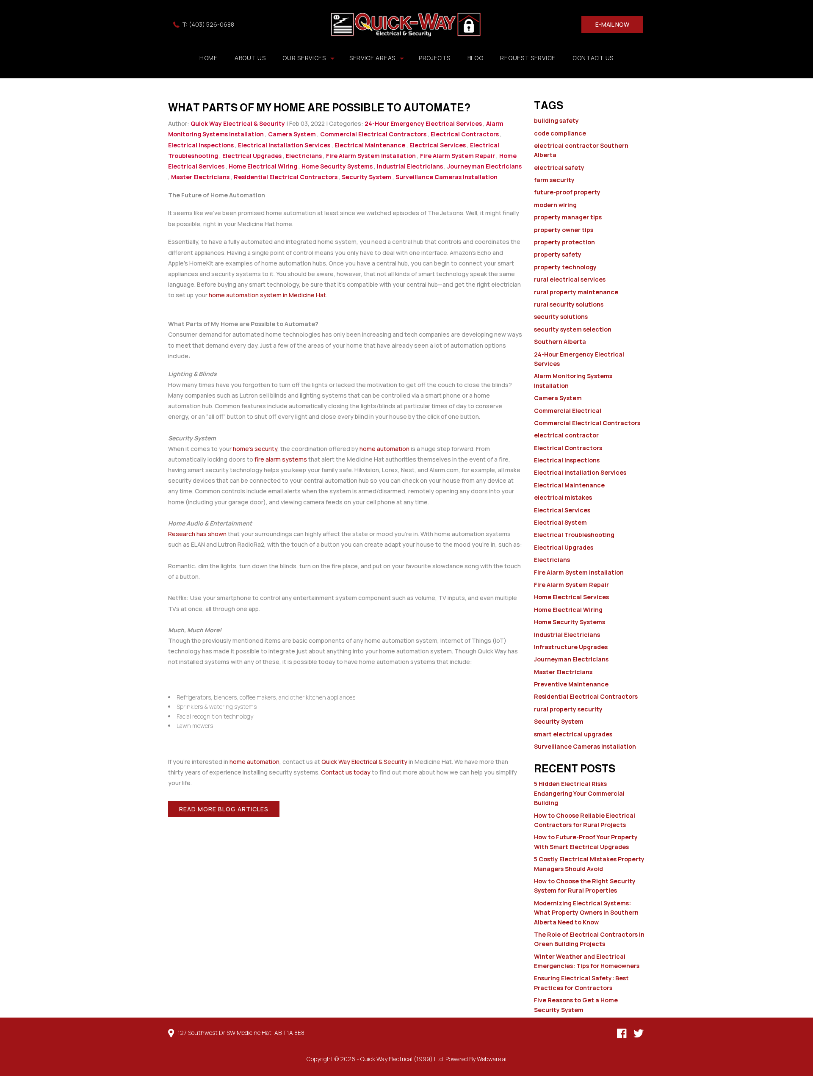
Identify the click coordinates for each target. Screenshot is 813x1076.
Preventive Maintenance (571, 684)
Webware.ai (491, 1059)
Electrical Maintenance (370, 145)
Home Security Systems (337, 166)
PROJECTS (435, 58)
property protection (564, 242)
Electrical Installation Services (284, 145)
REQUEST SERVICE (528, 58)
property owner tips (563, 230)
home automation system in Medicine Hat (267, 295)
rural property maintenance (576, 292)
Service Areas (372, 58)
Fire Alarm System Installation (371, 156)
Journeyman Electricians (484, 166)
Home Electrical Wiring (263, 166)
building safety (556, 120)
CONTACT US (593, 58)
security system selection (572, 329)
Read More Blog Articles (223, 809)
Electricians (304, 156)
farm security (554, 180)
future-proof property (567, 192)
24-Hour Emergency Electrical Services (423, 123)
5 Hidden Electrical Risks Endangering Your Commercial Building (579, 793)
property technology (565, 267)
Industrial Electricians (410, 166)
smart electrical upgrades (573, 734)
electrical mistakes (563, 497)
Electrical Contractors (465, 134)
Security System (366, 177)
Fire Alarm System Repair (457, 156)
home (208, 58)
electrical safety (559, 167)
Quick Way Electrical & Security (364, 762)
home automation (384, 449)
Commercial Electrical (567, 411)
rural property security (568, 709)
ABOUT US (250, 58)
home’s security (255, 449)
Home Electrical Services (571, 597)
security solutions (561, 317)
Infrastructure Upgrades (571, 647)
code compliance (560, 133)
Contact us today (346, 772)
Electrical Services (437, 145)
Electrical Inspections (201, 145)
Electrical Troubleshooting (574, 535)
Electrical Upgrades (252, 156)
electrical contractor (566, 435)
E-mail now (612, 24)
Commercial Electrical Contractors (373, 134)
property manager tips (568, 217)
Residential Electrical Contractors (285, 177)
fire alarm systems (280, 459)
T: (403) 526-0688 (208, 24)
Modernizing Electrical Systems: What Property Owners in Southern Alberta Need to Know (586, 912)
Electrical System (560, 522)
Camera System (292, 134)
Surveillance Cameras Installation (446, 177)
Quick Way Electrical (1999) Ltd (401, 1059)
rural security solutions (568, 304)
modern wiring (555, 205)
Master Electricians (200, 177)
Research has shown (197, 534)
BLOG (475, 58)
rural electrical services (570, 279)
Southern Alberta (560, 341)
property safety (557, 254)
